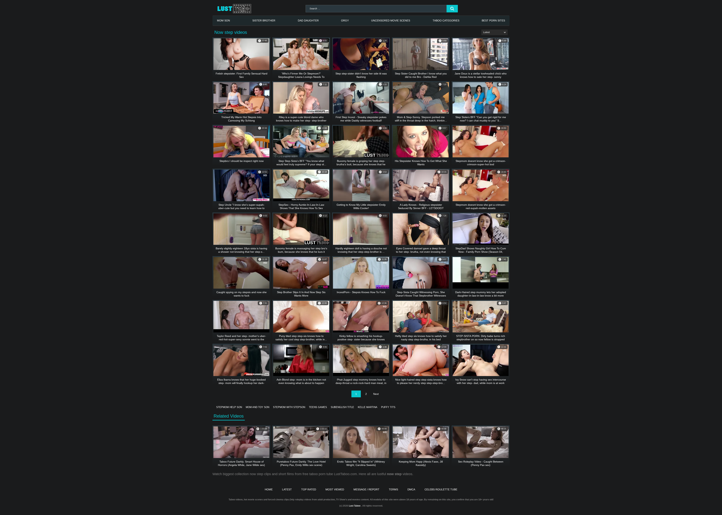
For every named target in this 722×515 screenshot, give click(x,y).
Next (376, 393)
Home (269, 489)
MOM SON (223, 20)
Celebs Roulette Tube (441, 489)
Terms (393, 489)
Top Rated (308, 489)
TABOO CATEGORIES (446, 20)
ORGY (345, 20)
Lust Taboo (354, 505)
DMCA (411, 489)
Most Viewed (334, 489)
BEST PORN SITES (493, 20)
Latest (287, 489)
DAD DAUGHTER (308, 20)
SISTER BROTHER (263, 20)
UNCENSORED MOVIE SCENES (390, 20)
